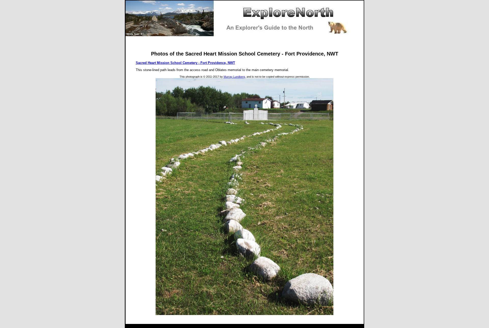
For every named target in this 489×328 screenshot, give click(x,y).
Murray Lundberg (234, 76)
